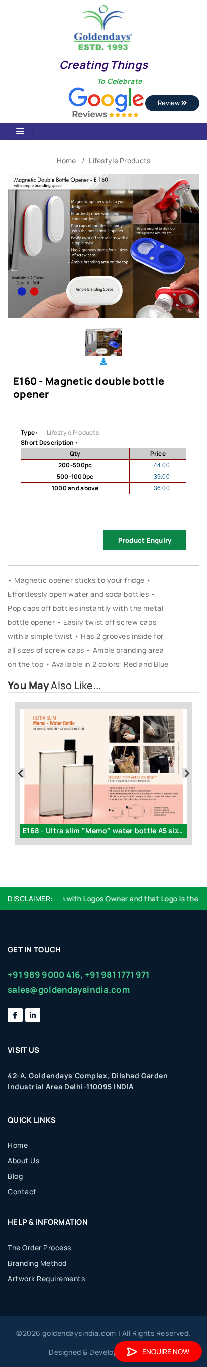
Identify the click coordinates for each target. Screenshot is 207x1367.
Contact (22, 1192)
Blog (15, 1176)
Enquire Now (165, 1351)
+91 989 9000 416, (45, 974)
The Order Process (39, 1247)
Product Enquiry (144, 540)
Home (66, 160)
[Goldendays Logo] (103, 27)
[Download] (103, 361)
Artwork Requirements (46, 1278)
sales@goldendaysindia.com (69, 989)
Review (169, 102)
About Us (23, 1160)
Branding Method (37, 1263)
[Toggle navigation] (20, 131)
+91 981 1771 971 (117, 974)
